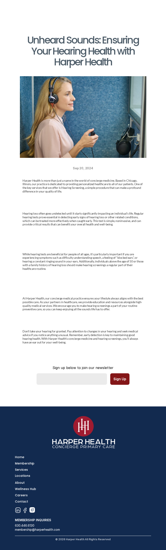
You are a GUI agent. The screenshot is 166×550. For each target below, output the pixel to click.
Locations (22, 476)
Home (19, 457)
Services (21, 470)
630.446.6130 (24, 525)
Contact (21, 501)
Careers (21, 495)
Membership (24, 463)
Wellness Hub (25, 489)
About (20, 482)
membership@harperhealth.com (37, 529)
